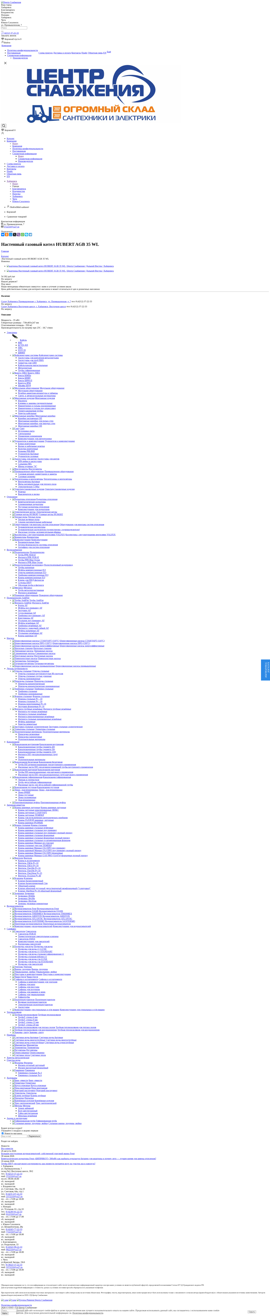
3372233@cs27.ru (14, 1267)
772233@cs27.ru (13, 1232)
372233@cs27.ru (11, 227)
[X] (14, 234)
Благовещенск (19, 189)
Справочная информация (30, 158)
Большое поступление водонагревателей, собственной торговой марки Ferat (38, 1153)
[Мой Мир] (10, 234)
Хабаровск (17, 196)
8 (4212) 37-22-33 (14, 1174)
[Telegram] (30, 234)
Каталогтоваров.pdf (267, 670)
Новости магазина (13, 1133)
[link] (11, 39)
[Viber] (18, 234)
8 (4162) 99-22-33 (14, 1247)
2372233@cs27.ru (14, 1196)
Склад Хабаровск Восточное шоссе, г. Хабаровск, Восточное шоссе (33, 306)
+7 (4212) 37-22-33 (10, 33)
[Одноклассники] (6, 234)
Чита (14, 199)
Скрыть (252, 1312)
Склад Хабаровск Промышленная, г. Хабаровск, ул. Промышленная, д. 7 (36, 301)
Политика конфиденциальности (87, 1313)
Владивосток (18, 191)
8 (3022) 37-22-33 (14, 1265)
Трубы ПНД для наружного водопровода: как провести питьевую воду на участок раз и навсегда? (48, 1163)
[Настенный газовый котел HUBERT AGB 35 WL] (60, 266)
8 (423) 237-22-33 (14, 1194)
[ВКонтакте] (2, 234)
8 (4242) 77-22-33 (14, 1229)
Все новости (7, 1148)
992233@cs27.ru (13, 1249)
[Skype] (26, 234)
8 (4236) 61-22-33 (14, 1211)
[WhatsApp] (22, 234)
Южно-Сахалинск (21, 201)
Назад (15, 143)
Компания (17, 146)
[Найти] (2, 31)
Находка (16, 194)
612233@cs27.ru (13, 1214)
